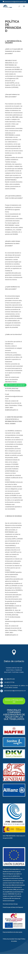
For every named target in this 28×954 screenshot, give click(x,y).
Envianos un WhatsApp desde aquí (14, 701)
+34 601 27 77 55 (9, 682)
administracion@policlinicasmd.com (15, 690)
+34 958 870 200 (9, 679)
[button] (15, 385)
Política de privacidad (8, 939)
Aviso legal (18, 939)
